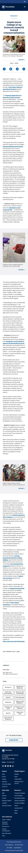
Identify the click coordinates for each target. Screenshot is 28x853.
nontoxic (17, 556)
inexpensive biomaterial (16, 588)
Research (14, 16)
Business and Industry (19, 707)
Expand (21, 59)
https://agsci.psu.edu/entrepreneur (14, 641)
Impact (8, 697)
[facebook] (4, 69)
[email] (23, 69)
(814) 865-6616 (13, 674)
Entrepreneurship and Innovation (13, 146)
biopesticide (7, 558)
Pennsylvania (20, 697)
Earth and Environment (8, 692)
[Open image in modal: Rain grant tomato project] (14, 472)
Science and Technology (20, 692)
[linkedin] (17, 69)
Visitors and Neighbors (20, 702)
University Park (19, 713)
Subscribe (13, 740)
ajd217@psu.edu (7, 672)
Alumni (8, 713)
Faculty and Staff (8, 707)
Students (8, 702)
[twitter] (10, 69)
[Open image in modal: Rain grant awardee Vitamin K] (14, 44)
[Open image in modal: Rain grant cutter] (14, 248)
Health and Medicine (19, 687)
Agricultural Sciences (8, 718)
